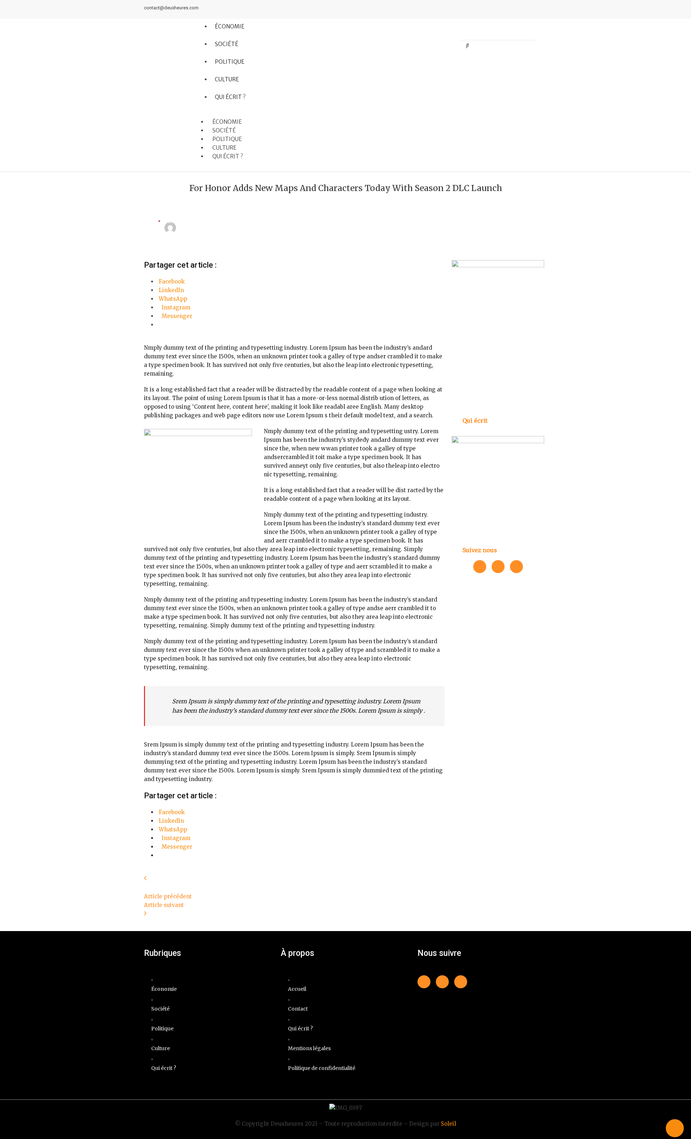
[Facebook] (514, 9)
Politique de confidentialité (321, 1068)
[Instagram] (541, 9)
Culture (227, 79)
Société (226, 44)
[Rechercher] (467, 45)
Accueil (297, 989)
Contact (298, 1009)
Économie (229, 26)
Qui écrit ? (230, 97)
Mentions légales (309, 1048)
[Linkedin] (528, 9)
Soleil (448, 1123)
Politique (229, 61)
